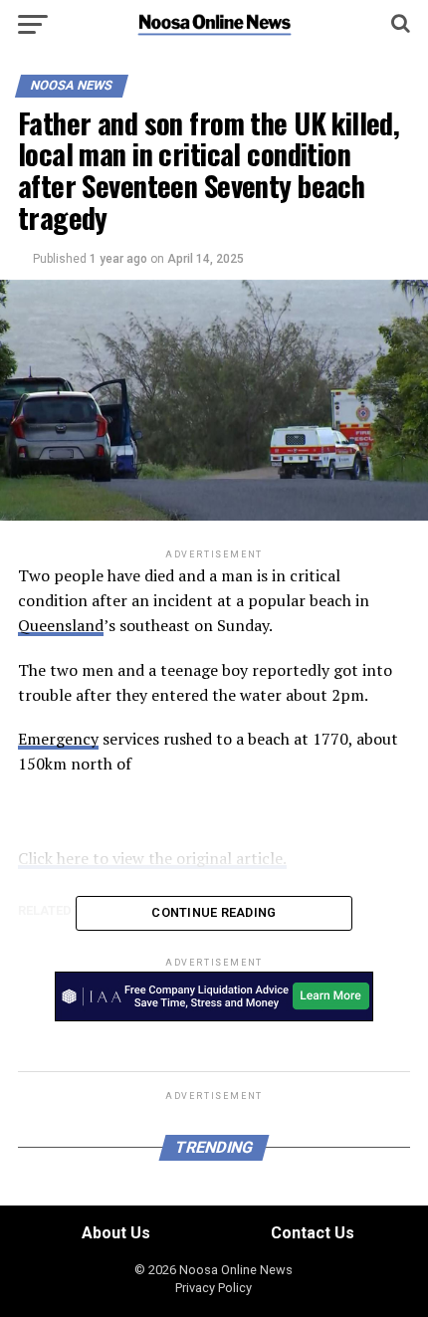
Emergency (58, 739)
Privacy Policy (213, 1287)
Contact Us (312, 1232)
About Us (116, 1232)
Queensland (61, 625)
